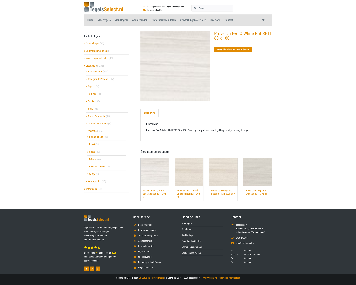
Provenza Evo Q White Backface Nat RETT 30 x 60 (154, 194)
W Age (92, 174)
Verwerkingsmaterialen (97, 58)
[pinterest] (98, 269)
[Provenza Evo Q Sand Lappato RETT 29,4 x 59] (223, 172)
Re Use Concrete (97, 166)
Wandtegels (91, 188)
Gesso (92, 151)
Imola (90, 108)
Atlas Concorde (94, 71)
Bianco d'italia (96, 136)
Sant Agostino (94, 181)
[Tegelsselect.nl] (103, 3)
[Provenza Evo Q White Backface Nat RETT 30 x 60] (155, 172)
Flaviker (91, 101)
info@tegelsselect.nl (245, 243)
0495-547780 (242, 237)
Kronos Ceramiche (96, 116)
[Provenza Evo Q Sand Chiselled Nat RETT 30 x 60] (189, 172)
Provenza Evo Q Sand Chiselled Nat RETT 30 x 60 (188, 194)
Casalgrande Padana (97, 79)
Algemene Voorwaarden (229, 278)
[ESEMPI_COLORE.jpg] (175, 66)
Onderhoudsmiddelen (96, 50)
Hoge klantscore (145, 267)
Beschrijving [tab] (149, 112)
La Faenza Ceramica (97, 123)
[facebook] (86, 269)
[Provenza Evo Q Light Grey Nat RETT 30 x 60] (257, 172)
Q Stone (93, 159)
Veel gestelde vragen (191, 253)
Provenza (92, 130)
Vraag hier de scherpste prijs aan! (233, 49)
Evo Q (92, 144)
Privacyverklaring (209, 278)
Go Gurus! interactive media (151, 278)
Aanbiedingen (92, 43)
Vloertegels (91, 65)
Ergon (90, 86)
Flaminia (91, 93)
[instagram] (92, 269)
